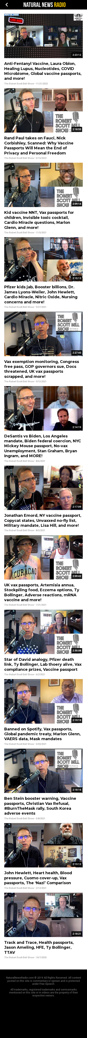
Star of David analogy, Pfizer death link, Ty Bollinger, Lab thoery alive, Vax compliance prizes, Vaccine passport (43, 664)
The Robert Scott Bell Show (19, 83)
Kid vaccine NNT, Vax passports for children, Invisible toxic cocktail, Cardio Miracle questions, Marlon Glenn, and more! (39, 220)
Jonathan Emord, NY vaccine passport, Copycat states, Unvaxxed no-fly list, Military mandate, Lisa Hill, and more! (42, 520)
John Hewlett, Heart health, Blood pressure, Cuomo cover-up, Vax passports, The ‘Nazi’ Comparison (38, 878)
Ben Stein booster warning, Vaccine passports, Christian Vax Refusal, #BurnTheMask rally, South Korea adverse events (40, 806)
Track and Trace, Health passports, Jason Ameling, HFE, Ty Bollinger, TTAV (39, 947)
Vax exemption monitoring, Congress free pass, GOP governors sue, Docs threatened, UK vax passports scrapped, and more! (41, 369)
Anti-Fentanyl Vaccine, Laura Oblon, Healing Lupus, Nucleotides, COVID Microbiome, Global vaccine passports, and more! (43, 71)
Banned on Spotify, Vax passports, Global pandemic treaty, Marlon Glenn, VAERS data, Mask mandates (42, 734)
